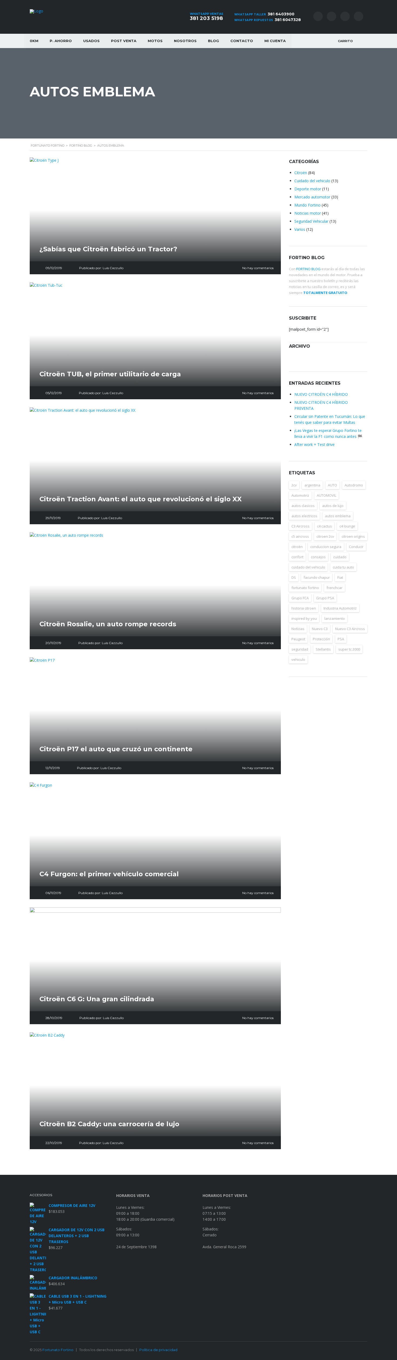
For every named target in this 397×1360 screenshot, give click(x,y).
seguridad (299, 649)
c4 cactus (324, 526)
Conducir (356, 546)
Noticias (297, 628)
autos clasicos (303, 505)
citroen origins (353, 536)
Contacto (241, 41)
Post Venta (123, 41)
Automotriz (300, 495)
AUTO (332, 485)
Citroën (300, 172)
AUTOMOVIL (326, 495)
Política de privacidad (158, 1350)
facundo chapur (317, 577)
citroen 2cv (325, 536)
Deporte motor (307, 188)
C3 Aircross (300, 526)
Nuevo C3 (320, 628)
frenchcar (334, 587)
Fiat (340, 577)
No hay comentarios (258, 268)
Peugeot (298, 639)
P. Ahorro (61, 41)
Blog (213, 41)
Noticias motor (307, 213)
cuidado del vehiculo (308, 567)
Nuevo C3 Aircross (350, 628)
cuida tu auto (343, 567)
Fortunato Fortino (57, 1350)
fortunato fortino (305, 587)
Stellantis (323, 649)
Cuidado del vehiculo (312, 180)
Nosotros (185, 41)
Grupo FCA (300, 598)
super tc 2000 (349, 649)
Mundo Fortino (307, 205)
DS (293, 577)
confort (297, 556)
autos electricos (304, 515)
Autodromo (354, 485)
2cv (294, 485)
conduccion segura (325, 546)
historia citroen (303, 608)
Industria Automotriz (340, 608)
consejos (318, 556)
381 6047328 (288, 19)
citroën (297, 546)
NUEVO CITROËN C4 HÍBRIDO (321, 394)
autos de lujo (333, 505)
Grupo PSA (325, 598)
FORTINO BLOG (308, 268)
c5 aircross (300, 536)
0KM (34, 41)
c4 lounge (347, 526)
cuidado (339, 556)
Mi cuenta (275, 41)
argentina (312, 485)
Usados (91, 41)
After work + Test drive (314, 444)
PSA (341, 639)
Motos (155, 41)
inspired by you (304, 618)
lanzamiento (334, 618)
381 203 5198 (206, 18)
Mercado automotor (312, 196)
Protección (321, 639)
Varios (299, 229)
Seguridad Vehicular (311, 221)
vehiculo (298, 659)
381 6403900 (281, 14)
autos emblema (338, 515)
